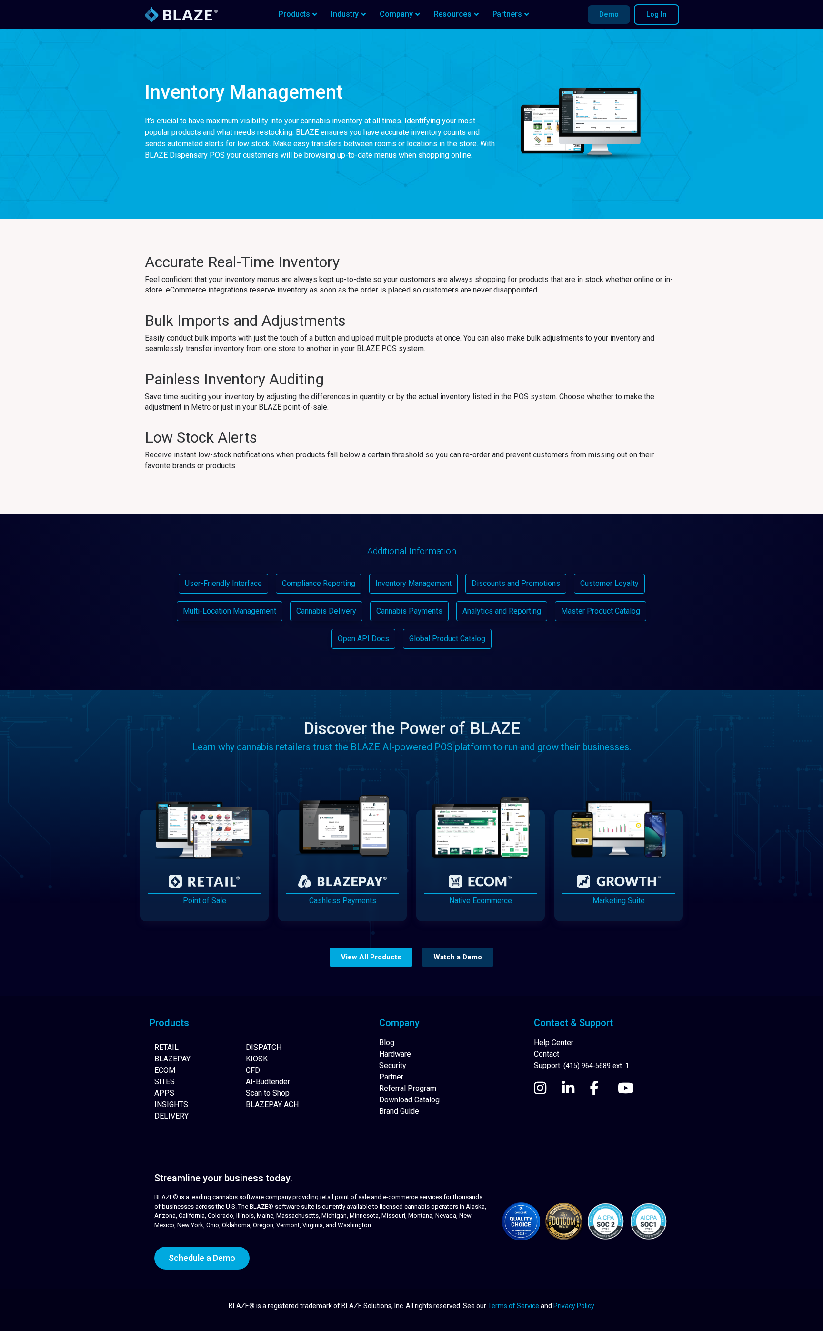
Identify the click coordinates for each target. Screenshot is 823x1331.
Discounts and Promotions (516, 583)
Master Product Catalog (600, 610)
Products (294, 14)
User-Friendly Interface (223, 583)
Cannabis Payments (409, 610)
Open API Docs (363, 638)
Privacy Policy (573, 1306)
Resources (453, 14)
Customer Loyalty (609, 583)
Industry (345, 14)
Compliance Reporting (318, 583)
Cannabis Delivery (326, 610)
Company (396, 14)
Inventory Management (413, 583)
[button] (371, 957)
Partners (507, 14)
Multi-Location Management (229, 610)
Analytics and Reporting (501, 610)
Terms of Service (513, 1306)
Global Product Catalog (447, 638)
